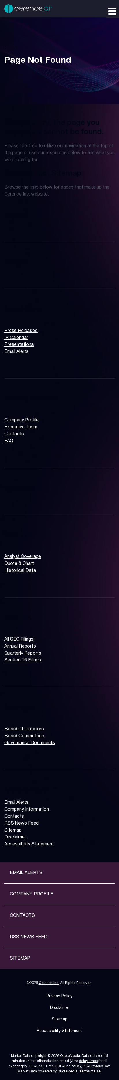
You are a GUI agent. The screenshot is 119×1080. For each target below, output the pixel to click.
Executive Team (20, 427)
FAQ (8, 441)
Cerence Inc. (49, 983)
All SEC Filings (19, 639)
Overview (15, 215)
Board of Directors (24, 729)
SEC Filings (18, 617)
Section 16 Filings (22, 660)
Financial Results (25, 488)
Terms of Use (90, 1071)
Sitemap (13, 830)
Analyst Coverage (22, 557)
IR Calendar (16, 338)
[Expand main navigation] (112, 10)
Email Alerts (16, 352)
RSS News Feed (21, 823)
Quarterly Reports (22, 653)
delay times (88, 1061)
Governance (19, 707)
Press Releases (21, 331)
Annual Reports (20, 646)
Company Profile (21, 420)
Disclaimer (15, 837)
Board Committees (24, 736)
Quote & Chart (19, 564)
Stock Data (18, 535)
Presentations (19, 345)
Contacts (14, 434)
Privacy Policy (59, 996)
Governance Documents (29, 743)
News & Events (22, 309)
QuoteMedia (70, 1055)
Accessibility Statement (29, 844)
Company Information (30, 399)
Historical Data (20, 571)
